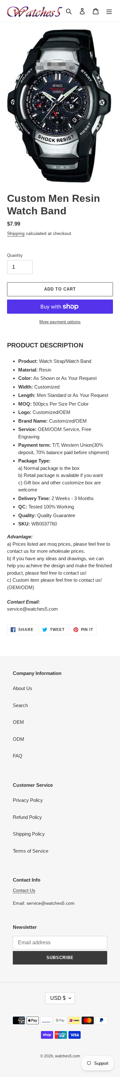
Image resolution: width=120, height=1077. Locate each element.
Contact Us (24, 890)
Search (20, 705)
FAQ (17, 755)
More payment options (60, 321)
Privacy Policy (28, 800)
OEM (18, 722)
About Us (22, 688)
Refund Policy (27, 817)
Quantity (15, 255)
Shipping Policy (29, 834)
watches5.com (67, 1056)
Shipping (16, 233)
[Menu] (109, 11)
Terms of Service (30, 851)
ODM (18, 739)
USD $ (58, 998)
